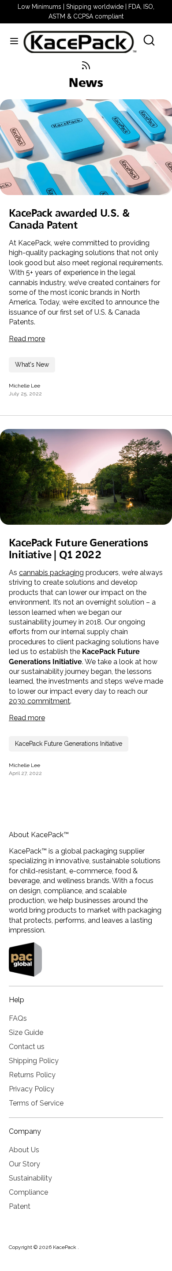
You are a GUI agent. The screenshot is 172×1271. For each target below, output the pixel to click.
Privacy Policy (31, 1089)
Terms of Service (36, 1103)
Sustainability (30, 1178)
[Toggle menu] (11, 40)
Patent (19, 1206)
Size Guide (26, 1032)
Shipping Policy (34, 1061)
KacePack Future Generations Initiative (68, 743)
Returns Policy (32, 1075)
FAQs (18, 1018)
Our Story (24, 1164)
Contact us (27, 1046)
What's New (32, 364)
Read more (27, 339)
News (86, 84)
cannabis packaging (51, 572)
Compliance (28, 1192)
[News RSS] (86, 65)
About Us (24, 1150)
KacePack (65, 1247)
